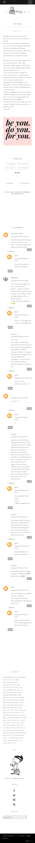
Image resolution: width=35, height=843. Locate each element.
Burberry (15, 682)
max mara (17, 733)
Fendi (14, 690)
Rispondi (29, 249)
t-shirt (21, 740)
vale (16, 255)
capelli (9, 720)
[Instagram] (14, 800)
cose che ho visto (16, 722)
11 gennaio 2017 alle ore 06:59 (20, 280)
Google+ (12, 168)
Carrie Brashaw (7, 685)
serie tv (5, 740)
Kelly (17, 697)
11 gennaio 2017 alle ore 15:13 (19, 517)
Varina (11, 715)
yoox (14, 743)
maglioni (11, 733)
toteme (5, 743)
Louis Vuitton (11, 700)
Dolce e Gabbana (7, 690)
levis (15, 730)
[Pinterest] (14, 804)
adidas (5, 717)
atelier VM (10, 717)
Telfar (21, 712)
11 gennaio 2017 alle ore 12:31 (19, 437)
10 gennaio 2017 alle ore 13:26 (20, 236)
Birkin (17, 680)
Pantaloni (16, 705)
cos (4, 722)
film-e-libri (20, 725)
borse (24, 717)
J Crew (19, 695)
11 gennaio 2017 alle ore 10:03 (19, 336)
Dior (20, 687)
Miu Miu (5, 705)
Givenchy (5, 692)
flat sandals (6, 728)
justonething (17, 233)
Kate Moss (13, 697)
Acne (17, 677)
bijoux (21, 717)
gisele (4, 730)
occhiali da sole (19, 735)
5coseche (13, 677)
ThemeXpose (17, 836)
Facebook (12, 163)
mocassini (23, 733)
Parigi (21, 705)
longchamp (21, 730)
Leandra (22, 697)
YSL (18, 715)
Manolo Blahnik (19, 700)
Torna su (28, 841)
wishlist (10, 743)
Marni (12, 702)
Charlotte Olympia (8, 687)
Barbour (5, 680)
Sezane (24, 710)
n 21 (13, 735)
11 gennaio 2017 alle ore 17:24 (19, 568)
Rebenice (15, 278)
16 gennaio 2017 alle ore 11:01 (23, 378)
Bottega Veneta (7, 682)
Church (16, 687)
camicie (5, 720)
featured (13, 725)
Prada (4, 707)
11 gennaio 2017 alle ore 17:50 (19, 590)
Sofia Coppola (15, 712)
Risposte (12, 251)
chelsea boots (16, 720)
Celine (13, 685)
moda (4, 735)
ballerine (16, 717)
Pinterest (25, 168)
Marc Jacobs (6, 702)
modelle (9, 735)
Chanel (18, 685)
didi (12, 587)
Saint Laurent (18, 707)
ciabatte (23, 720)
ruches (8, 738)
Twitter (24, 163)
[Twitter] (14, 795)
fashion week (6, 725)
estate (23, 722)
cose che (8, 722)
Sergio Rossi (18, 710)
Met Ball (16, 702)
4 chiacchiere (6, 677)
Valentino (6, 715)
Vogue (15, 715)
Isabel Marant (13, 695)
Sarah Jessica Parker (8, 710)
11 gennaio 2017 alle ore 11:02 (19, 398)
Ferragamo (19, 690)
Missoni (22, 702)
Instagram (6, 695)
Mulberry (10, 705)
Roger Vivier (10, 707)
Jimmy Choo (6, 697)
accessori (22, 715)
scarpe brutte (19, 738)
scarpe (13, 738)
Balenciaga (23, 677)
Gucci (15, 692)
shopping (10, 740)
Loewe (4, 700)
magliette (6, 733)
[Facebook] (15, 790)
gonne (9, 730)
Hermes (19, 692)
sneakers (16, 740)
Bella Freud (11, 680)
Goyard (11, 692)
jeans (12, 730)
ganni (12, 728)
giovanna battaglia (20, 728)
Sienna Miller (6, 712)
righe (4, 738)
